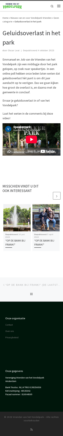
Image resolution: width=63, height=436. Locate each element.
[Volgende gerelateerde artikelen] (56, 195)
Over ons (9, 331)
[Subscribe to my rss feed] (31, 429)
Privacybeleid (11, 337)
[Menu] (58, 6)
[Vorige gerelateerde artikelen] (48, 195)
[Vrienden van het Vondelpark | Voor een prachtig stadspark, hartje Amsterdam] (12, 5)
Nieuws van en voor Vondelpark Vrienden (31, 17)
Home (6, 17)
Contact (9, 324)
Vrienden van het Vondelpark (28, 417)
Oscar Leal (14, 50)
